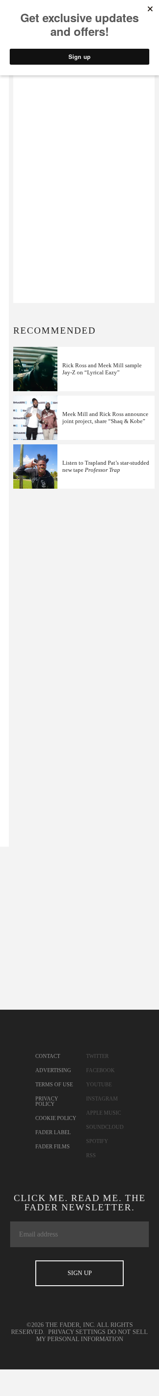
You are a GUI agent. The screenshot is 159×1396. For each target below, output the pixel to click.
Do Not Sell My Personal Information (92, 1335)
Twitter (97, 1056)
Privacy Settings (77, 1332)
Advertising (53, 1070)
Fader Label (53, 1132)
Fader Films (52, 1146)
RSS (91, 1155)
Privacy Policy (46, 1101)
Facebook (100, 1070)
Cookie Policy (55, 1118)
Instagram (102, 1099)
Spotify (97, 1141)
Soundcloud (105, 1127)
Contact (47, 1056)
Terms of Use (54, 1084)
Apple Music (103, 1113)
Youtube (99, 1084)
